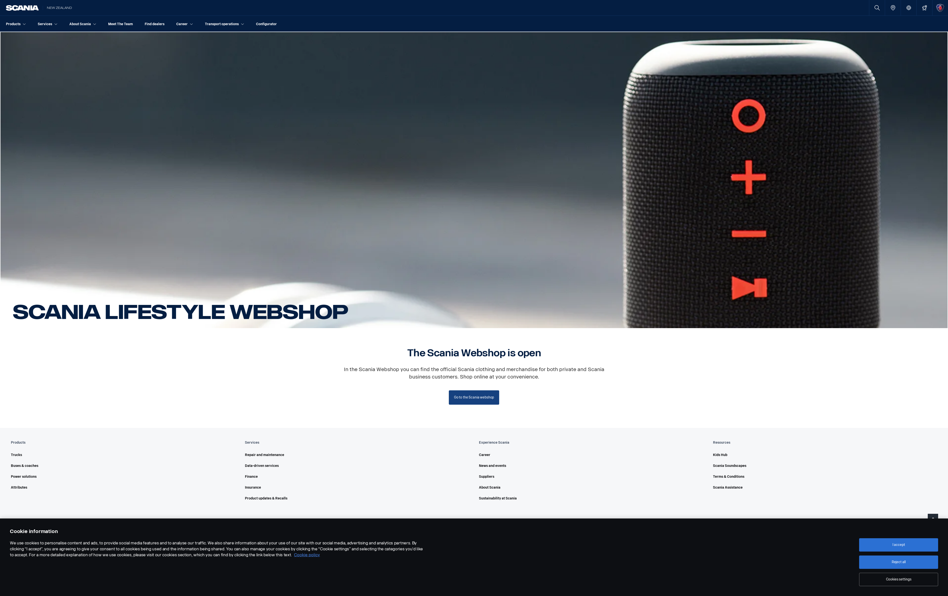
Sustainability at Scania (498, 498)
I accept (898, 545)
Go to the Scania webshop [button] (474, 397)
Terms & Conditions (728, 477)
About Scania (489, 487)
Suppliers (486, 477)
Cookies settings (898, 579)
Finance (251, 477)
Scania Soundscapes (729, 466)
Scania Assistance (728, 487)
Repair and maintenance (264, 455)
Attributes (19, 487)
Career (484, 455)
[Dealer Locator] (893, 8)
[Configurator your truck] (924, 8)
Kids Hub (720, 455)
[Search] (877, 8)
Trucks (16, 455)
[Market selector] (908, 8)
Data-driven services (262, 466)
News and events (492, 466)
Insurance (253, 487)
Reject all (899, 562)
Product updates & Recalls (266, 498)
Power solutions (24, 477)
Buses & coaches (24, 466)
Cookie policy (307, 555)
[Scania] (22, 8)
